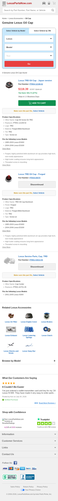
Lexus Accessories (16, 18)
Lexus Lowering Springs (29, 336)
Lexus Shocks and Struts (11, 352)
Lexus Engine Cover (29, 322)
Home (4, 18)
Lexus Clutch (47, 336)
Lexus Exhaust (11, 336)
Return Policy (28, 487)
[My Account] (49, 3)
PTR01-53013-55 (36, 260)
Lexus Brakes (47, 322)
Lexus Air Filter (11, 322)
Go (29, 64)
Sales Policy (15, 487)
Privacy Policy (42, 487)
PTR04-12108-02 (36, 84)
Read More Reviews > (47, 403)
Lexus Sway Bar (28, 351)
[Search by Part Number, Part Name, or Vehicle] (52, 10)
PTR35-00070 (35, 178)
